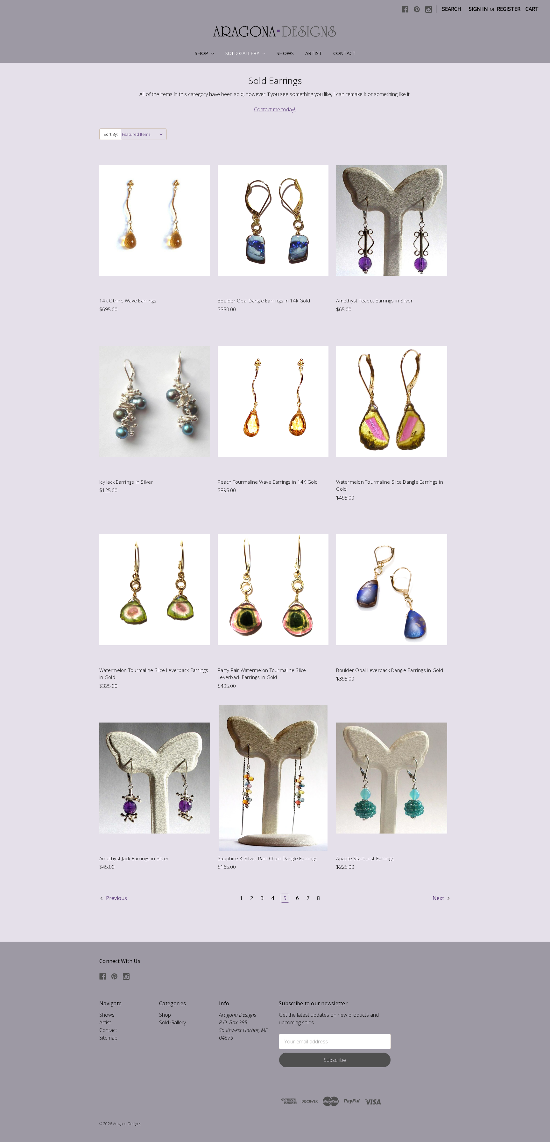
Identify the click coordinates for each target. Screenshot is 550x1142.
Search (451, 8)
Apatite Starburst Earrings (365, 858)
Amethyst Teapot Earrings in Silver (374, 300)
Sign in (478, 8)
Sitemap (108, 1037)
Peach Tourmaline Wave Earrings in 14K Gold (268, 482)
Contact (344, 53)
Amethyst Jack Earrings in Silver (134, 858)
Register (508, 8)
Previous (116, 898)
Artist (313, 53)
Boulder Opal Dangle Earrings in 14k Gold (264, 300)
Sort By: (110, 134)
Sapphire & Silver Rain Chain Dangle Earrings (267, 858)
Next (439, 898)
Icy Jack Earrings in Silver (126, 482)
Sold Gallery (243, 53)
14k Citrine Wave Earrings (127, 300)
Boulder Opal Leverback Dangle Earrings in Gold (389, 670)
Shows (285, 53)
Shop (202, 53)
